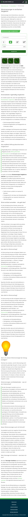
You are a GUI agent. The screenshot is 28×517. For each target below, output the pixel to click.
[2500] (10, 42)
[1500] (3, 42)
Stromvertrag (4, 266)
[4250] (24, 42)
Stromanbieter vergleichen (7, 99)
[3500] (17, 42)
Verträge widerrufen (14, 512)
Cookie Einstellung (14, 507)
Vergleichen (14, 51)
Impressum (14, 504)
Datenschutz (14, 502)
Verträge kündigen (14, 509)
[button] (14, 37)
